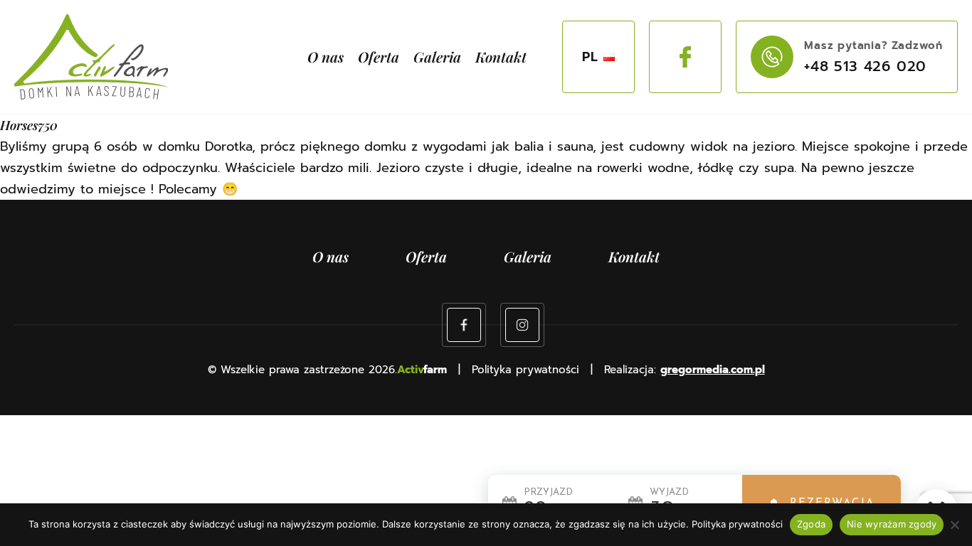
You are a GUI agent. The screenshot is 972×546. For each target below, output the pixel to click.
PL (590, 57)
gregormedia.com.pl (712, 370)
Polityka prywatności (737, 524)
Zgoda (811, 524)
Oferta (378, 56)
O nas (325, 56)
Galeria (437, 56)
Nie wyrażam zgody (891, 524)
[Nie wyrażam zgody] (954, 525)
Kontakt (501, 56)
